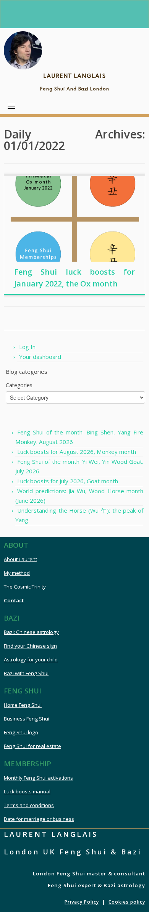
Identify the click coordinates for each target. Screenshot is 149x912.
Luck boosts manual (27, 791)
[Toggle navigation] (11, 106)
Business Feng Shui (26, 718)
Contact (14, 600)
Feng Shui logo (21, 732)
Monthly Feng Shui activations (38, 777)
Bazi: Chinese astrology (31, 632)
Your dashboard (40, 356)
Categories (19, 385)
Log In (27, 347)
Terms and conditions (29, 805)
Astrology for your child (31, 659)
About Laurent (20, 559)
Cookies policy (127, 902)
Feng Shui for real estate (32, 746)
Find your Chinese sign (30, 645)
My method (17, 572)
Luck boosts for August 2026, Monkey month (76, 451)
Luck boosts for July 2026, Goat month (67, 481)
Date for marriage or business (39, 818)
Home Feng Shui (23, 704)
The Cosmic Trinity (25, 586)
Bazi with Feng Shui (26, 673)
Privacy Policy (82, 902)
